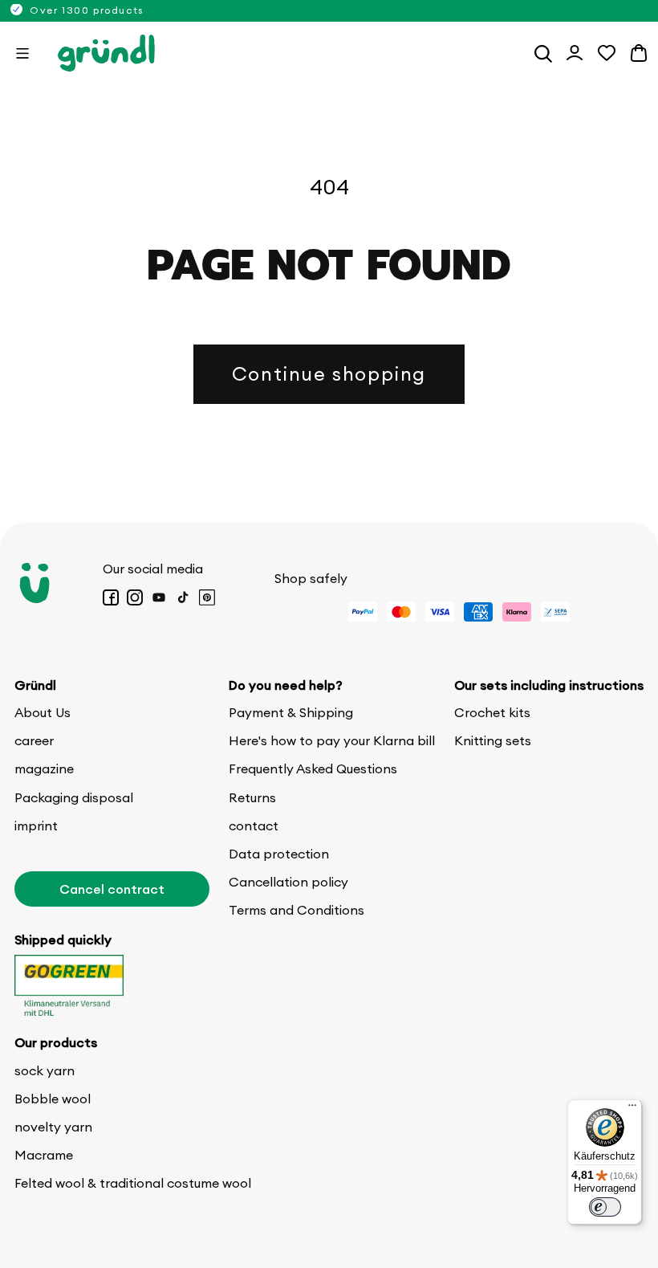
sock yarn (44, 1070)
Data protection (279, 854)
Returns (252, 797)
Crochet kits (492, 712)
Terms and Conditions (296, 910)
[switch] (605, 1207)
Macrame (43, 1155)
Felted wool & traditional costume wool (132, 1183)
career (34, 740)
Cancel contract (111, 889)
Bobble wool (52, 1099)
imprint (36, 825)
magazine (44, 768)
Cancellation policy (288, 882)
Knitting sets (492, 740)
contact (253, 825)
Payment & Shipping (291, 712)
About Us (42, 712)
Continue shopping (329, 373)
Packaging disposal (73, 797)
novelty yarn (53, 1127)
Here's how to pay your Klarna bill (332, 740)
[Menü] (632, 1109)
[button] (22, 53)
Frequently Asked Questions (313, 768)
